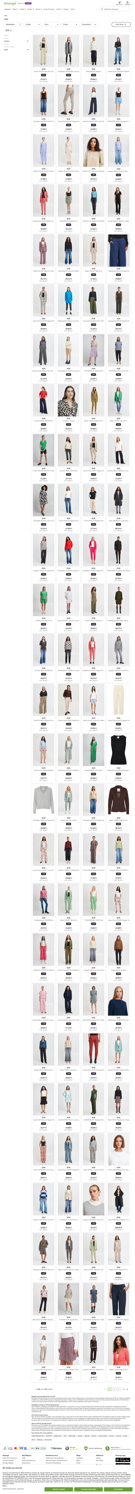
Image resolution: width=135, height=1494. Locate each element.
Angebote (79, 1458)
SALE (6, 50)
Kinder (78, 1463)
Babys (78, 1460)
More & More (103, 1436)
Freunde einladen (8, 1460)
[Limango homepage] (10, 3)
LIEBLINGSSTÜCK (38, 1436)
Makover (40, 1440)
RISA (33, 1440)
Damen (6, 41)
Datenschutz (26, 1463)
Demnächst (99, 1460)
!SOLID (94, 1436)
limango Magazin (8, 1463)
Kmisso (111, 1436)
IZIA (65, 1436)
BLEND (87, 1436)
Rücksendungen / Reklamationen (56, 1460)
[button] (127, 3)
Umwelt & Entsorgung (53, 1463)
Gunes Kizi (48, 1440)
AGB (23, 1458)
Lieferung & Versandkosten (55, 1458)
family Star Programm (10, 1458)
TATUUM (49, 1436)
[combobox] (114, 9)
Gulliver (80, 1436)
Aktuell (98, 1458)
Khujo (125, 1436)
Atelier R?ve (58, 1436)
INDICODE (72, 1436)
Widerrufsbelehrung (28, 1460)
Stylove (118, 1436)
